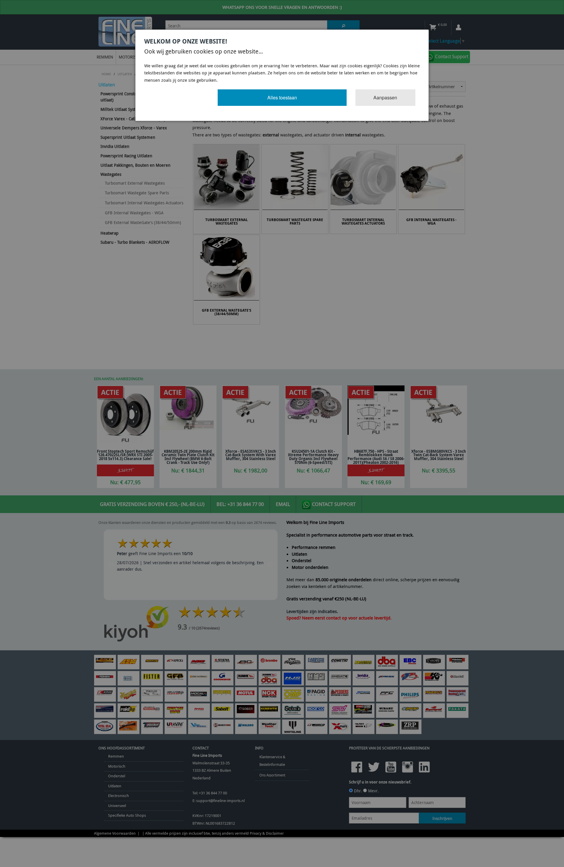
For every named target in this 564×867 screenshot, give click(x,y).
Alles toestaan (282, 97)
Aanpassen (385, 97)
